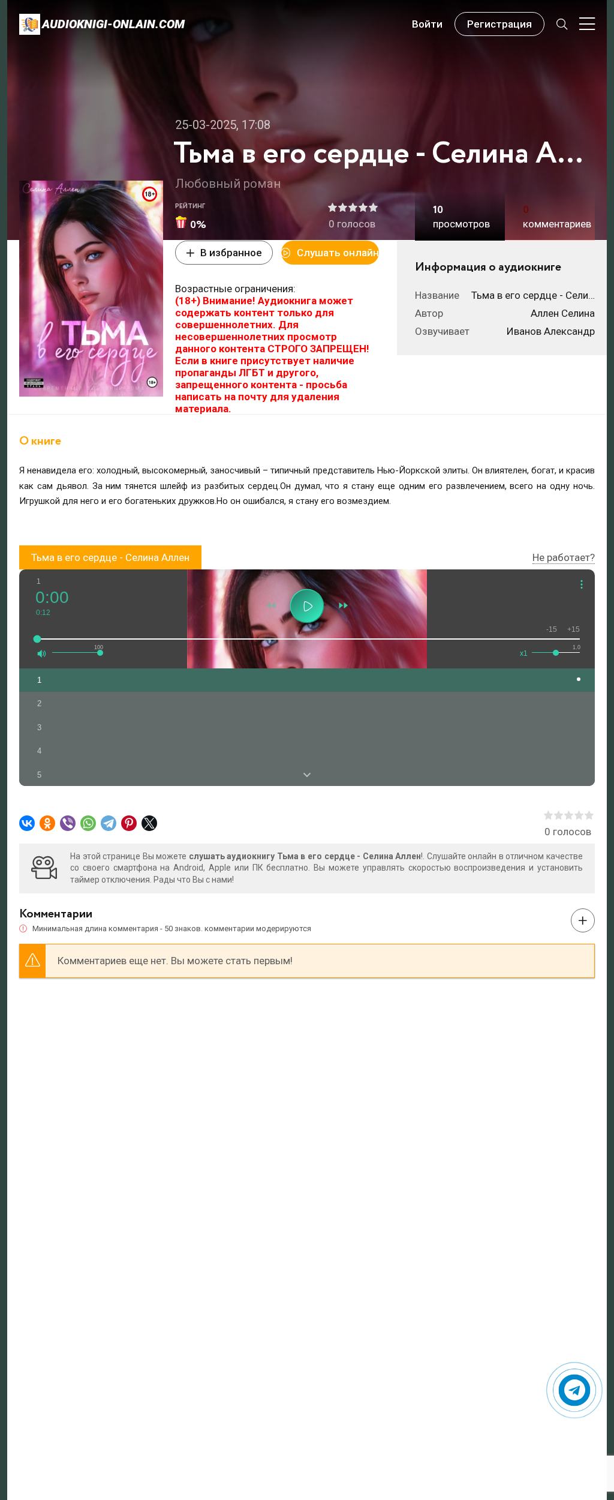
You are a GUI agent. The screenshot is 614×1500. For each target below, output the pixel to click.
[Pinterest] (129, 823)
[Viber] (68, 823)
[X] (149, 823)
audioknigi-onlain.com (113, 24)
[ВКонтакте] (27, 823)
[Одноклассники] (47, 823)
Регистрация (499, 24)
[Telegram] (108, 823)
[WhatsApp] (88, 823)
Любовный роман (228, 183)
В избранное (231, 253)
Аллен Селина (563, 313)
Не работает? (563, 557)
